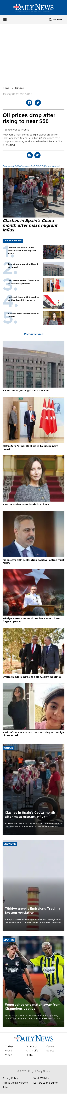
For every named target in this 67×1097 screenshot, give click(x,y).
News (6, 88)
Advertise (8, 1087)
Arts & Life (32, 1051)
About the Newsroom (15, 1083)
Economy (31, 1046)
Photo (29, 1055)
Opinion (50, 1046)
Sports (50, 1051)
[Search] (50, 19)
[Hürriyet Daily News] (33, 7)
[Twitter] (38, 103)
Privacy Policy (10, 1078)
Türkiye (19, 88)
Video (8, 1055)
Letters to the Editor (46, 1083)
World (8, 1051)
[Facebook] (29, 103)
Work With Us (41, 1078)
